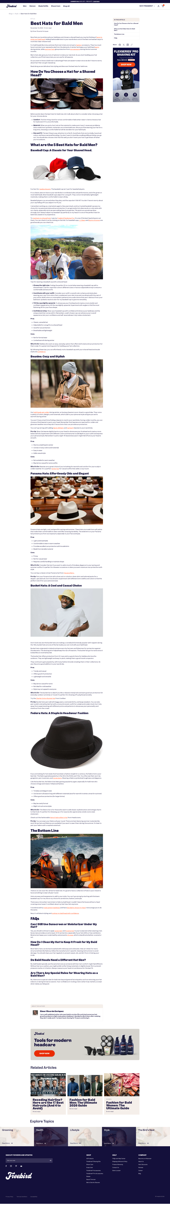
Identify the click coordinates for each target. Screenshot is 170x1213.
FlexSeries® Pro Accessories (94, 1173)
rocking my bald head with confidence (65, 913)
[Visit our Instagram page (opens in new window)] (11, 1166)
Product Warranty (117, 1164)
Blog (139, 1173)
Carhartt (70, 428)
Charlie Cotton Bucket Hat (45, 698)
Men (25, 6)
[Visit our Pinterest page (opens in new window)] (16, 1166)
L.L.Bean (82, 220)
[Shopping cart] (163, 6)
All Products (90, 1158)
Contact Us (115, 1167)
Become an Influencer (144, 1158)
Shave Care (55, 6)
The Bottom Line (119, 34)
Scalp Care (89, 1167)
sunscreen (58, 931)
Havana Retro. (69, 573)
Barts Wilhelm (58, 428)
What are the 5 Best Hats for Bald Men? (124, 29)
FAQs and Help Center (118, 1158)
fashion (79, 45)
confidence (41, 352)
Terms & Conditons (22, 1196)
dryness (70, 935)
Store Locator (116, 1170)
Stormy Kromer (94, 220)
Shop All (66, 6)
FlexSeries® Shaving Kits (93, 1161)
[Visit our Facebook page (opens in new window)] (6, 1166)
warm (97, 47)
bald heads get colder (41, 412)
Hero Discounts (143, 1164)
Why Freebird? (146, 6)
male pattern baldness (52, 908)
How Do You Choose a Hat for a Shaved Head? (126, 24)
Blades (88, 1176)
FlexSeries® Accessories (93, 1170)
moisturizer (70, 931)
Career (140, 1170)
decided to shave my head (76, 908)
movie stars (57, 778)
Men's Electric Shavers (93, 1182)
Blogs (11, 14)
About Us (141, 1161)
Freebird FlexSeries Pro (65, 218)
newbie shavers (45, 189)
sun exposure (75, 49)
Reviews (140, 1167)
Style (16, 14)
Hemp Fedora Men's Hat (59, 818)
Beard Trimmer (91, 1179)
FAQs (115, 38)
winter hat (55, 469)
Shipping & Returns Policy (119, 1161)
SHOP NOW (96, 1)
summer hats (50, 49)
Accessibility (33, 1196)
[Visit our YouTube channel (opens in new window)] (21, 1166)
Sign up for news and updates (19, 1155)
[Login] (158, 6)
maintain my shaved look (42, 218)
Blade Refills (43, 6)
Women (32, 6)
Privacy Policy (9, 1196)
